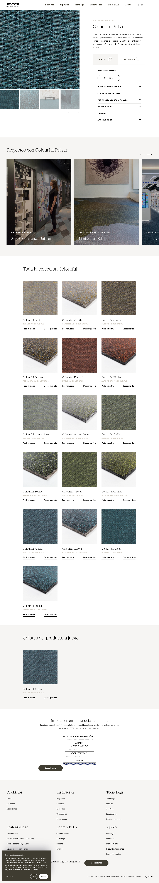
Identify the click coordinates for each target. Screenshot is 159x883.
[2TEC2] (13, 5)
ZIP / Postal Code (79, 746)
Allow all (43, 876)
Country (79, 760)
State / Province (79, 753)
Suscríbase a (50, 768)
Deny (34, 876)
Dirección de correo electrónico (79, 736)
